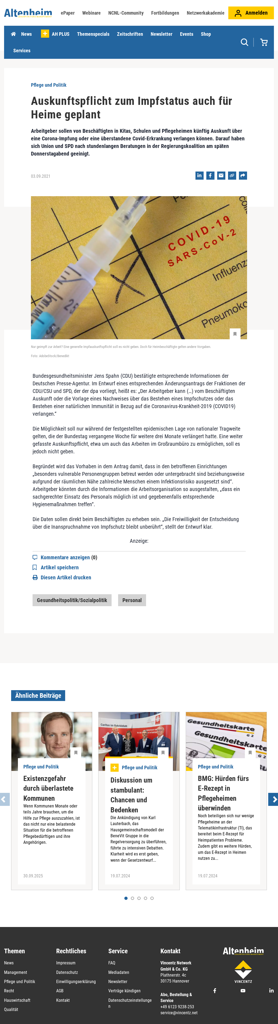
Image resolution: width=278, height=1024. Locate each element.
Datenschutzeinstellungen (130, 1003)
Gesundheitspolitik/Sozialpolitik (72, 600)
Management (15, 972)
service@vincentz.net (179, 1012)
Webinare (91, 13)
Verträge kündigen (124, 990)
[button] (132, 898)
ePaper (68, 13)
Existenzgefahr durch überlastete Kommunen (48, 788)
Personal (132, 600)
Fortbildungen (165, 13)
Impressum (65, 962)
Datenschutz (67, 972)
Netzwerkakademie (206, 13)
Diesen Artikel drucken (66, 577)
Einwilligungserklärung (76, 981)
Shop (206, 34)
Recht (9, 990)
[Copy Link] (232, 176)
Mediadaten (118, 972)
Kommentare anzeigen (69, 557)
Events (186, 34)
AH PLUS (61, 34)
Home (13, 34)
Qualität (11, 1009)
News (26, 34)
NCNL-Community (126, 13)
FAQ (111, 962)
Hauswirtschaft (17, 1000)
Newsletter (161, 34)
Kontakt (63, 1000)
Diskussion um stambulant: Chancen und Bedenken (131, 795)
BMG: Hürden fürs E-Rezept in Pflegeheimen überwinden (223, 793)
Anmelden (256, 12)
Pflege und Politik (19, 981)
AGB (60, 990)
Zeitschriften (130, 34)
